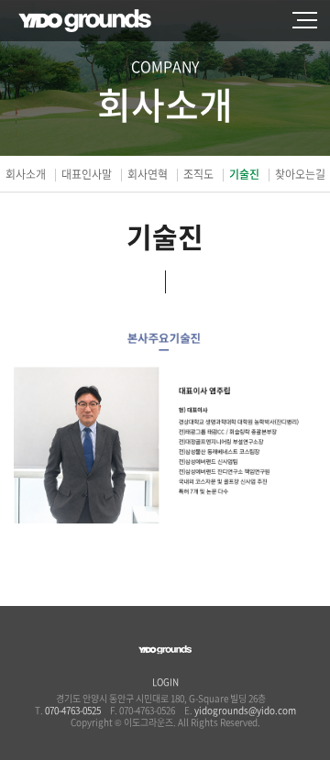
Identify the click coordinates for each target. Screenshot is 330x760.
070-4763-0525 (73, 710)
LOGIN (165, 681)
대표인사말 (86, 174)
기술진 (244, 174)
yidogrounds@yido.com (245, 710)
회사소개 (26, 174)
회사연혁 (147, 174)
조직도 (198, 174)
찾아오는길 (300, 174)
